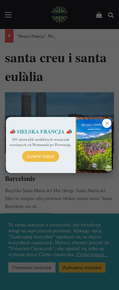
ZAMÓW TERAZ (40, 156)
